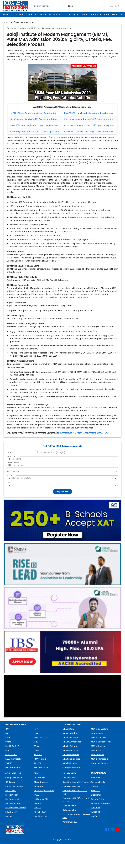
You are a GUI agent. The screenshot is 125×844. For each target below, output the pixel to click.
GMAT (8, 741)
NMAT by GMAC (41, 737)
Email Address (14, 463)
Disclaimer (96, 794)
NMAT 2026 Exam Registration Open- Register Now (88, 113)
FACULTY (116, 14)
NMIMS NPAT (40, 812)
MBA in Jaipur (97, 750)
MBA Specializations (71, 759)
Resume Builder (98, 782)
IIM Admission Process (15, 807)
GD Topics (10, 782)
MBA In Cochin (98, 746)
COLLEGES (39, 14)
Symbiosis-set (40, 816)
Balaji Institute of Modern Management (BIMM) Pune (83, 432)
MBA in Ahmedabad (71, 741)
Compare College (99, 763)
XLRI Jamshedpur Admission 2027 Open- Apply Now (89, 119)
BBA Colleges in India (44, 790)
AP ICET (37, 763)
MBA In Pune (97, 733)
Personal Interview (14, 786)
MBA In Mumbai (69, 733)
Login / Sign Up (115, 6)
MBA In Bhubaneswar (101, 741)
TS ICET (8, 763)
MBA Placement (41, 767)
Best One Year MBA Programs (76, 782)
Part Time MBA (69, 822)
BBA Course (39, 777)
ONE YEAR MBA (69, 773)
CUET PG (38, 750)
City (10, 482)
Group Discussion (13, 777)
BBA (83, 14)
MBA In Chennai (98, 737)
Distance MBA (69, 810)
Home (5, 14)
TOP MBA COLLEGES (71, 724)
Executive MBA (69, 805)
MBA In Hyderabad (71, 737)
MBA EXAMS (53, 14)
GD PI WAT (94, 14)
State (10, 475)
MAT (7, 733)
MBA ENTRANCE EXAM (15, 724)
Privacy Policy (97, 799)
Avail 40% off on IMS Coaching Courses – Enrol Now (88, 131)
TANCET (38, 754)
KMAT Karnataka (13, 759)
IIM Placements (12, 799)
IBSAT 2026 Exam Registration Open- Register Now (34, 125)
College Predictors (71, 767)
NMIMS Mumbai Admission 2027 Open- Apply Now (33, 119)
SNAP (7, 737)
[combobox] (64, 471)
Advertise (95, 790)
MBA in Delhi (68, 729)
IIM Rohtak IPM (41, 799)
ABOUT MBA (16, 14)
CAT (28, 14)
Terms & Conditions (100, 803)
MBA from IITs (12, 812)
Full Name (12, 456)
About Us (95, 777)
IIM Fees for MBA (13, 803)
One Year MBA (69, 777)
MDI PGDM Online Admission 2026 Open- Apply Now (89, 125)
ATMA (37, 746)
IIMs (105, 14)
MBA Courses (97, 754)
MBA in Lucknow (70, 750)
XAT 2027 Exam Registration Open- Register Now (33, 113)
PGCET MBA (11, 754)
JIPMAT (37, 807)
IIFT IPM (37, 803)
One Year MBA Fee (71, 786)
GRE (36, 741)
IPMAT (37, 794)
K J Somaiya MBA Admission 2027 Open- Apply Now (34, 131)
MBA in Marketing (99, 759)
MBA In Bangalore (99, 729)
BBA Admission (41, 782)
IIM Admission (11, 794)
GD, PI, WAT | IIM (13, 773)
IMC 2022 (95, 816)
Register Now (62, 491)
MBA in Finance (69, 763)
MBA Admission (12, 767)
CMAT (37, 733)
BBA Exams (39, 786)
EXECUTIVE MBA (70, 14)
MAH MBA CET (12, 746)
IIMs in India (10, 790)
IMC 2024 (95, 807)
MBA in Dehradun (70, 754)
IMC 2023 (95, 812)
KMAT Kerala (40, 759)
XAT (36, 729)
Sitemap (95, 786)
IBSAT (8, 750)
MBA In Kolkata (69, 746)
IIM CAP (9, 816)
